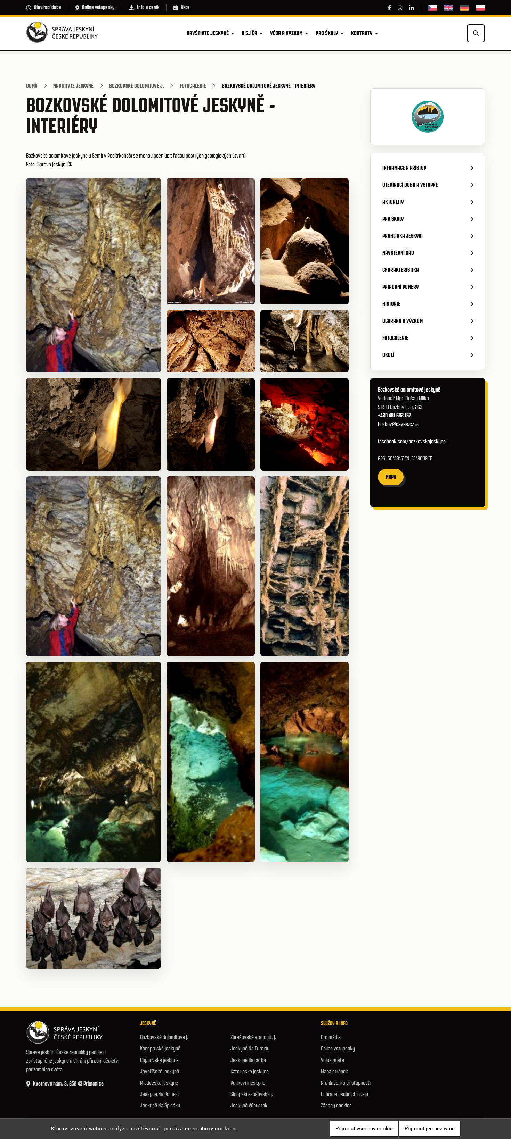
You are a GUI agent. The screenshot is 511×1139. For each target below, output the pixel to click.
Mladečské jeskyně (159, 1083)
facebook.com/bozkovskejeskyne (412, 441)
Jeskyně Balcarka (248, 1060)
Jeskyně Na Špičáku (160, 1105)
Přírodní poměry (400, 286)
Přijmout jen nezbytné (430, 1128)
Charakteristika (400, 269)
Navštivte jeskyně (208, 33)
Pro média (331, 1037)
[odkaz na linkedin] (411, 7)
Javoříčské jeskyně (159, 1071)
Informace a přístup (404, 167)
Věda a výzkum (286, 33)
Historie (391, 303)
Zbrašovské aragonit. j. (253, 1037)
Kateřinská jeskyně (249, 1071)
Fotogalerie (193, 85)
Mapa (391, 477)
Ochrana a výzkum (402, 320)
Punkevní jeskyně (247, 1083)
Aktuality (393, 201)
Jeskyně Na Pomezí (159, 1094)
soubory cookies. (215, 1128)
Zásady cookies (336, 1105)
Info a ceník (148, 7)
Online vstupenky (98, 7)
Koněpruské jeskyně (160, 1048)
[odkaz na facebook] (389, 7)
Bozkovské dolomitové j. (136, 85)
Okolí (388, 354)
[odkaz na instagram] (400, 7)
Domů (32, 85)
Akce (185, 7)
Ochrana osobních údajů (344, 1094)
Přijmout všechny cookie (364, 1128)
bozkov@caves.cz (396, 424)
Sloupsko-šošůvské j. (251, 1094)
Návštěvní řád (398, 252)
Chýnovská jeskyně (159, 1060)
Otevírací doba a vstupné (410, 184)
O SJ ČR (249, 33)
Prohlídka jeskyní (402, 235)
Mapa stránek (334, 1071)
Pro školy (327, 33)
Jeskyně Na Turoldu (249, 1048)
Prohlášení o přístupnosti (346, 1083)
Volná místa (332, 1060)
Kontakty (362, 33)
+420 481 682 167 (395, 415)
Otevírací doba (47, 7)
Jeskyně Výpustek (248, 1105)
